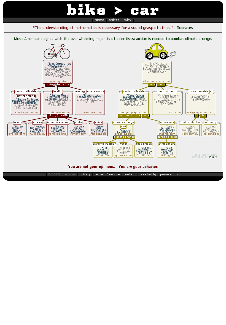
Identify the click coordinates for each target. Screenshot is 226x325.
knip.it (212, 157)
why (127, 20)
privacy (85, 174)
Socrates (185, 28)
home (99, 20)
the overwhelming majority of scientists (98, 39)
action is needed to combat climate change (173, 39)
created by (148, 174)
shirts (114, 20)
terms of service (107, 174)
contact (129, 174)
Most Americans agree (33, 39)
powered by (169, 174)
